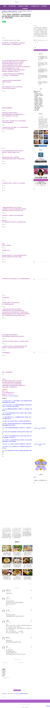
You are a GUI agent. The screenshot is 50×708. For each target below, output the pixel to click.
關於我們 (23, 707)
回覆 (31, 610)
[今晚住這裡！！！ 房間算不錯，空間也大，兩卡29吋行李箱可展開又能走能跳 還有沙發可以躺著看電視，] (36, 132)
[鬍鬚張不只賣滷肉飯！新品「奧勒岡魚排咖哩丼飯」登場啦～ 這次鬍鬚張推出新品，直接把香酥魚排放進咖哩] (36, 137)
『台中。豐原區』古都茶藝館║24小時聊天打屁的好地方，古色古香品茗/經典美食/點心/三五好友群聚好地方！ (27, 567)
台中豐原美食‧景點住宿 (23, 6)
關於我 (4, 6)
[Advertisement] (17, 30)
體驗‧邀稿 (36, 110)
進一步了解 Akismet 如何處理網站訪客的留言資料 (21, 693)
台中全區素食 (44, 6)
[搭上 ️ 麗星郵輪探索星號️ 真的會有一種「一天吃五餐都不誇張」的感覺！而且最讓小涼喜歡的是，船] (41, 142)
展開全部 (35, 91)
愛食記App (41, 158)
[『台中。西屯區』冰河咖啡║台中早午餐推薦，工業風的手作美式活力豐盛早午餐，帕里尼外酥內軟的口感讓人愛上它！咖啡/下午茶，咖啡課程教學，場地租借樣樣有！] (17, 533)
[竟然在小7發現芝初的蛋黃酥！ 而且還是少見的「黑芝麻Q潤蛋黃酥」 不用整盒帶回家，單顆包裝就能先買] (46, 132)
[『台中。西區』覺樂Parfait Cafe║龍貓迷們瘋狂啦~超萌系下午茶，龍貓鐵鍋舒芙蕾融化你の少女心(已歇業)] (28, 532)
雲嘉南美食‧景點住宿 (38, 99)
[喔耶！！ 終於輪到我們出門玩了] (46, 137)
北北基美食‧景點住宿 (38, 100)
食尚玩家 (36, 96)
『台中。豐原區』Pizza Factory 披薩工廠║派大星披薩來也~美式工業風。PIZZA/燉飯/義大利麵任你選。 (17, 579)
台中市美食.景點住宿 (38, 93)
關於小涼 (36, 92)
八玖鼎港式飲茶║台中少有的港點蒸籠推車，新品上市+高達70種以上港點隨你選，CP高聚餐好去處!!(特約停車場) (7, 579)
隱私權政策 (26, 707)
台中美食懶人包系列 (35, 6)
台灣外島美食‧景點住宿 (39, 106)
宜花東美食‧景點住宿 (38, 103)
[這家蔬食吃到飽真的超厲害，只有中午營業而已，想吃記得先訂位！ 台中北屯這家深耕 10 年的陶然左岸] (41, 132)
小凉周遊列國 (24, 8)
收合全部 (38, 91)
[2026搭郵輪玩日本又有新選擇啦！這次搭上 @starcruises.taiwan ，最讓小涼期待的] (46, 142)
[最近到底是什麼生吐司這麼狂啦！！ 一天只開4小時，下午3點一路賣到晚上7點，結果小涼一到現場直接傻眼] (36, 142)
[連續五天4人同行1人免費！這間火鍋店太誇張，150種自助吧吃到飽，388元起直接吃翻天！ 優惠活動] (41, 137)
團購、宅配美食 (37, 107)
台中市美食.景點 (12, 6)
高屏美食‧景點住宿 (38, 104)
